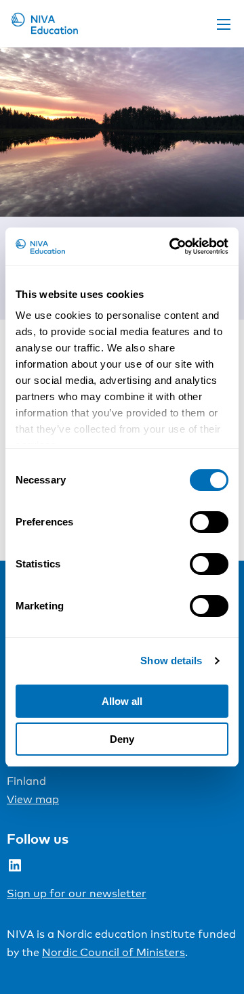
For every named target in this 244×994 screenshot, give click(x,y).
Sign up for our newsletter (76, 893)
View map (33, 799)
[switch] (209, 522)
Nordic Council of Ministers (113, 952)
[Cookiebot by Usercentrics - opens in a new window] (172, 246)
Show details (171, 660)
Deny (122, 739)
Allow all (122, 701)
